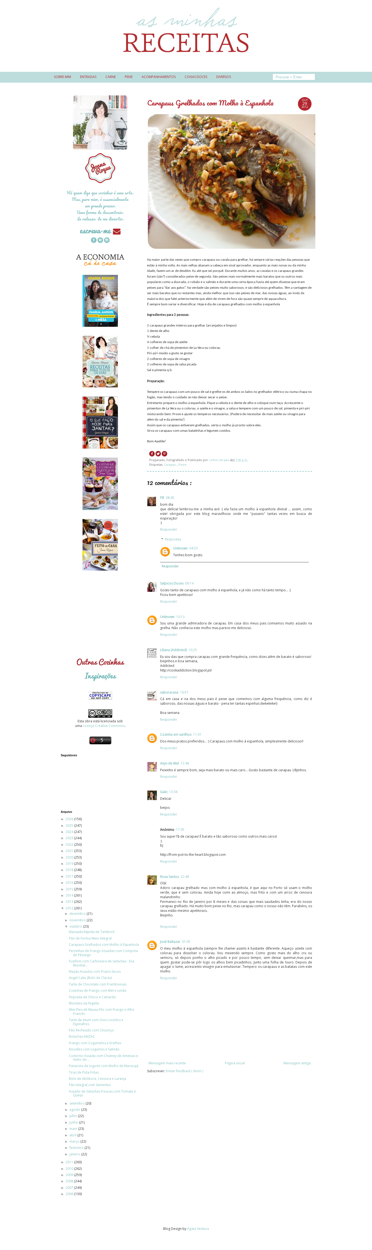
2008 (70, 1181)
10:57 (184, 692)
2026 (70, 819)
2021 (70, 850)
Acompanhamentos (159, 76)
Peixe (129, 76)
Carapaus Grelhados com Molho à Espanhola (104, 944)
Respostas (173, 539)
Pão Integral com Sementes (90, 1085)
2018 (70, 869)
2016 (70, 882)
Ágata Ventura (198, 1228)
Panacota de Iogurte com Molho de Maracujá (103, 1066)
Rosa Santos (169, 876)
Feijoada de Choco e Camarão (92, 997)
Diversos (223, 76)
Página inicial (235, 1063)
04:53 (193, 548)
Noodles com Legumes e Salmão (94, 1049)
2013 (70, 901)
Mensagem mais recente (167, 1063)
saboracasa (169, 692)
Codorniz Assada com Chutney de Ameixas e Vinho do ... (103, 1057)
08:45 (170, 497)
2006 (70, 1194)
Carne (110, 76)
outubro (76, 926)
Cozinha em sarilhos (175, 734)
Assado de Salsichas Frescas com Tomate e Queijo (102, 1093)
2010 (70, 1168)
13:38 (173, 791)
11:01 (197, 734)
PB (162, 497)
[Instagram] (106, 240)
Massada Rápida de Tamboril (91, 931)
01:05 (186, 941)
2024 (70, 831)
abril (73, 1135)
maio (73, 1128)
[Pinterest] (100, 240)
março (74, 1141)
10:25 (192, 650)
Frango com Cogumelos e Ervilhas (95, 1043)
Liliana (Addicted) (173, 650)
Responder (168, 529)
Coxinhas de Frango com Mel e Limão (98, 990)
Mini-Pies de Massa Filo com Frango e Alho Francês (101, 1011)
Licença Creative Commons (104, 725)
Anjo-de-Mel (169, 763)
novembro (78, 920)
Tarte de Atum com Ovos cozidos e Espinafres (96, 1022)
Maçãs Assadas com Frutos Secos (95, 971)
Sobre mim (62, 76)
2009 (70, 1175)
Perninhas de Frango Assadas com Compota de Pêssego (103, 953)
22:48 (185, 876)
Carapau (170, 464)
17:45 (180, 829)
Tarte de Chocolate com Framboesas (97, 984)
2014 (70, 895)
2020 (70, 857)
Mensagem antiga (297, 1063)
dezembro (78, 913)
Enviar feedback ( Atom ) (184, 1071)
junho (74, 1122)
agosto (75, 1109)
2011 (70, 1162)
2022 (70, 844)
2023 (70, 838)
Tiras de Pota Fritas (84, 1072)
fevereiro (76, 1147)
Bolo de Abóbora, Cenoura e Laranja (97, 1078)
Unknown (180, 548)
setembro (77, 1103)
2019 (70, 863)
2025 (70, 825)
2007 (70, 1187)
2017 (70, 876)
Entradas (88, 76)
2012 (70, 908)
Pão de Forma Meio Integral (90, 938)
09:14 (189, 583)
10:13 (180, 616)
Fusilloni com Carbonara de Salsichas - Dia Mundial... (101, 963)
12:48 (185, 763)
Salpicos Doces (172, 583)
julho (73, 1116)
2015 (70, 889)
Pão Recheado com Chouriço (91, 1030)
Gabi (163, 791)
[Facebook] (93, 240)
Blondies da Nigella (84, 1003)
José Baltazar (170, 941)
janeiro (75, 1154)
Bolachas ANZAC (82, 1036)
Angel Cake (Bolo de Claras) (90, 977)
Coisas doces (196, 76)
